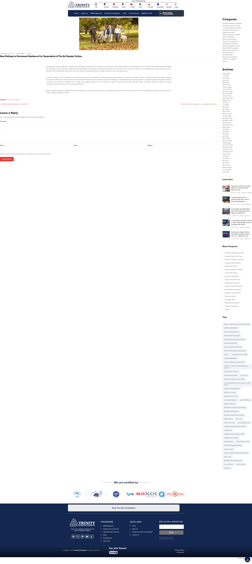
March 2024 (226, 138)
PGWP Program (228, 419)
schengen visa (228, 430)
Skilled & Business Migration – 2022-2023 (15, 104)
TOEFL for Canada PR (229, 59)
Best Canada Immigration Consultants (235, 350)
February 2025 (227, 113)
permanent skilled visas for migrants (234, 415)
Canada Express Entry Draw (231, 26)
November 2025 (227, 93)
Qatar (124, 7)
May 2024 (225, 134)
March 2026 (226, 85)
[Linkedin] (82, 536)
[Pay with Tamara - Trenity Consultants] (113, 552)
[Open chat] (247, 559)
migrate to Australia (229, 403)
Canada (169, 7)
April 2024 (225, 136)
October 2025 (226, 96)
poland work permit (229, 422)
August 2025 (226, 100)
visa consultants (228, 464)
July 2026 (225, 76)
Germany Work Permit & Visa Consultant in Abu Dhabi (237, 384)
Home (76, 13)
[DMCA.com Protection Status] (171, 538)
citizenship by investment (231, 371)
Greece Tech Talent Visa (230, 41)
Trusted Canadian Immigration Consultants (236, 453)
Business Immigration (112, 13)
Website (149, 145)
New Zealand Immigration (230, 48)
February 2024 (227, 140)
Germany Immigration (229, 39)
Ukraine (224, 61)
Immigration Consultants (7, 53)
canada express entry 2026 (239, 354)
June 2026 (225, 78)
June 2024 (225, 131)
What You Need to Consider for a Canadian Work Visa (198, 104)
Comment (3, 121)
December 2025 (227, 91)
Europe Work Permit (228, 37)
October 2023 (226, 149)
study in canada (228, 449)
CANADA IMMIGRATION (230, 358)
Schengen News (227, 54)
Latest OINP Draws (245, 400)
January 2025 (226, 116)
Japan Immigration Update (231, 46)
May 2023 (225, 160)
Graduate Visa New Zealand (232, 388)
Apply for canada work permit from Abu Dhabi (237, 324)
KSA (140, 7)
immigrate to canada (230, 392)
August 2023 (226, 154)
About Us (84, 13)
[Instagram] (78, 536)
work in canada (241, 464)
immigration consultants (231, 396)
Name (2, 145)
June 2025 (225, 105)
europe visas (243, 375)
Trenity (30, 53)
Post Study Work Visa (244, 422)
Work (124, 13)
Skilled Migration (96, 13)
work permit (227, 468)
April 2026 (225, 82)
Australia (160, 7)
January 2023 (226, 169)
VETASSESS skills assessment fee (233, 460)
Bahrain (115, 7)
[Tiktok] (91, 536)
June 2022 (225, 172)
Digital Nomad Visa (228, 32)
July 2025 (225, 102)
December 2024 (227, 118)
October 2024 (226, 122)
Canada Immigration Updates (232, 28)
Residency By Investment (230, 50)
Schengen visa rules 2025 (231, 438)
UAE (96, 7)
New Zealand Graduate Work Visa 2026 (235, 407)
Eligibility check (147, 13)
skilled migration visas (243, 441)
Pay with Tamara (117, 548)
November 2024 (227, 120)
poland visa (239, 419)
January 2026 (226, 89)
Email (76, 145)
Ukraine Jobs (227, 456)
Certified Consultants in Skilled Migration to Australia (236, 367)
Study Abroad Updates (229, 57)
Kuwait (106, 7)
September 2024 (227, 125)
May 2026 (225, 80)
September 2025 (227, 98)
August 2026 (226, 73)
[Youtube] (87, 536)
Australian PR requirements (231, 332)
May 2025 (225, 107)
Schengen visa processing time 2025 (234, 434)
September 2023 (227, 151)
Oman (132, 7)
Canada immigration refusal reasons (234, 362)
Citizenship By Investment (230, 30)
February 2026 (227, 87)
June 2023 (225, 158)
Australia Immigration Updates (232, 23)
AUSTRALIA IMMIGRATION (231, 328)
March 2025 (226, 111)
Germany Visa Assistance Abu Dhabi (234, 379)
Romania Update (227, 52)
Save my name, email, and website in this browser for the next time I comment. (25, 154)
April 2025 (225, 109)
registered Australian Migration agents (235, 426)
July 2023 (225, 156)
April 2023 (225, 163)
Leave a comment (247, 192)
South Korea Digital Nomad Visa (233, 445)
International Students (230, 400)
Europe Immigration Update (231, 34)
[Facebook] (73, 536)
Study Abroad (134, 13)
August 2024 (226, 127)
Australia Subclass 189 (230, 343)
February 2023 (227, 167)
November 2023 (227, 147)
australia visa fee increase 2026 (233, 347)
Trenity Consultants (80, 550)
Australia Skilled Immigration (232, 335)
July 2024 (225, 129)
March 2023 (226, 165)
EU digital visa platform (230, 375)
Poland (150, 7)
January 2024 (226, 143)
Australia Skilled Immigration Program (234, 339)
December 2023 (227, 145)
